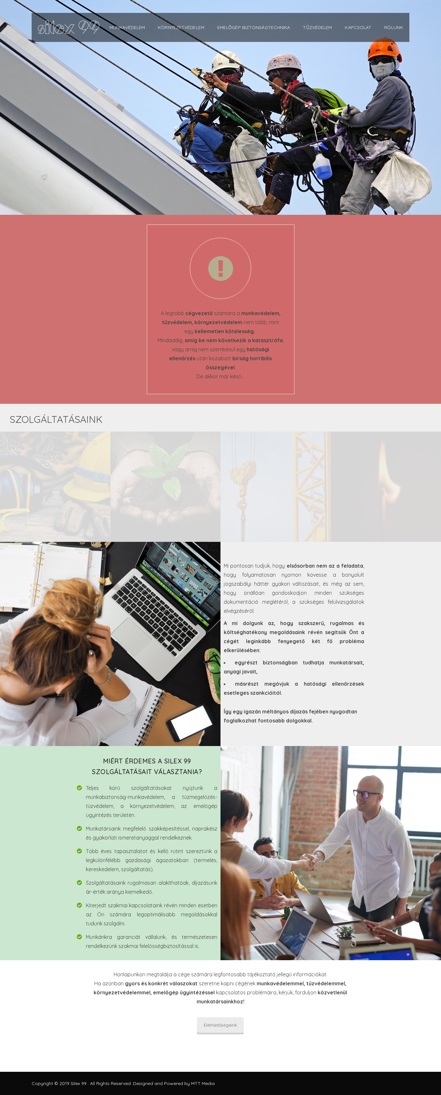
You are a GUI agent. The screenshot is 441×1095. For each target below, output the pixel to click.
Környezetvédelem (181, 27)
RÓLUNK (393, 27)
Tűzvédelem (317, 27)
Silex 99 (79, 1083)
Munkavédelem (127, 27)
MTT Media (203, 1083)
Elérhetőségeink (220, 1025)
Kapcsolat (358, 27)
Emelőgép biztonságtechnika (253, 27)
